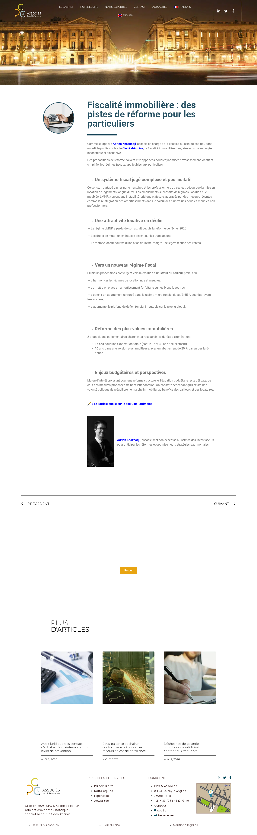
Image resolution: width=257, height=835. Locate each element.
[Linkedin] (219, 11)
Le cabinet (66, 6)
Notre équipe (89, 6)
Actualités (159, 6)
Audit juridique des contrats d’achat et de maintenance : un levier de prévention (64, 747)
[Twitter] (226, 11)
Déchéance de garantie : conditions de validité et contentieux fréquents (182, 747)
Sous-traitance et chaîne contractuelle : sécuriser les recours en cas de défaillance (124, 747)
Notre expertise (116, 6)
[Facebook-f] (233, 11)
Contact (139, 6)
